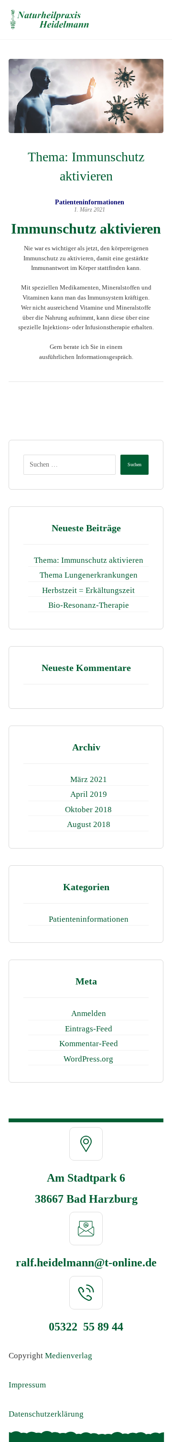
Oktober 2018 (88, 809)
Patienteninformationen (89, 202)
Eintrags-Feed (88, 1028)
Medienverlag (68, 1355)
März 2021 (88, 779)
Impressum (27, 1384)
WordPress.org (88, 1058)
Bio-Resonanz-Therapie (88, 605)
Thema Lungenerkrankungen (89, 575)
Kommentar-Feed (88, 1043)
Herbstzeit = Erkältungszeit (88, 590)
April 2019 (88, 794)
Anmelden (88, 1013)
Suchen (134, 464)
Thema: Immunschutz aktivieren (88, 560)
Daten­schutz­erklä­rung (46, 1414)
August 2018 (88, 824)
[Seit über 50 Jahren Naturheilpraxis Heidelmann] (49, 20)
